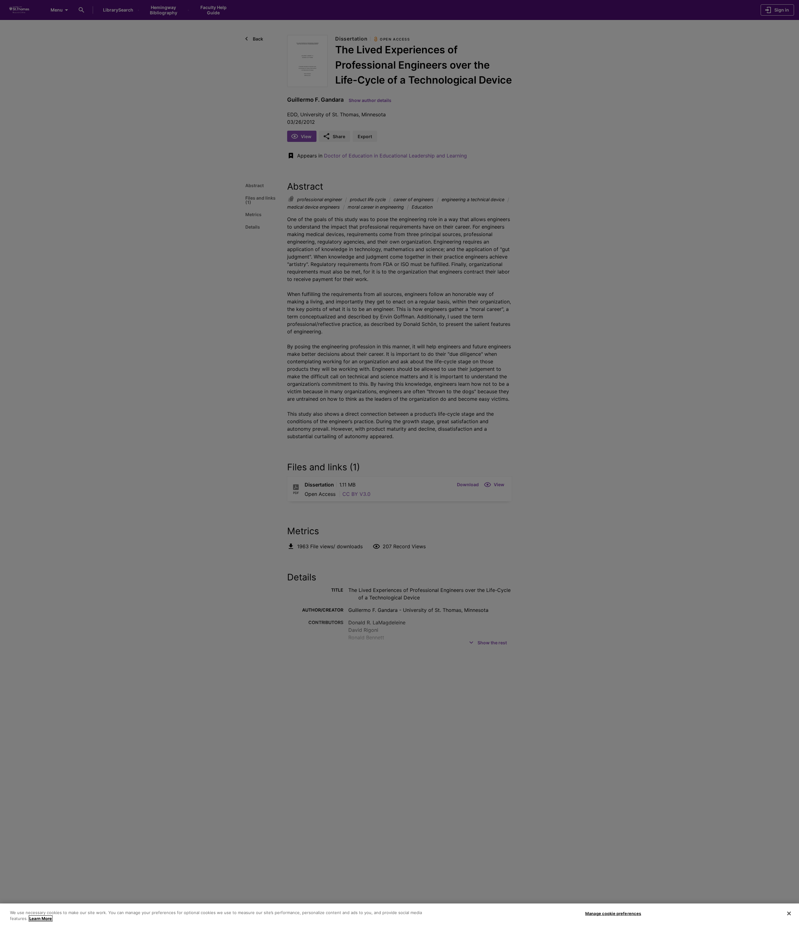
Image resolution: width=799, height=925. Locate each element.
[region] (399, 914)
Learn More (40, 918)
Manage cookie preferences (613, 913)
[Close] (789, 913)
